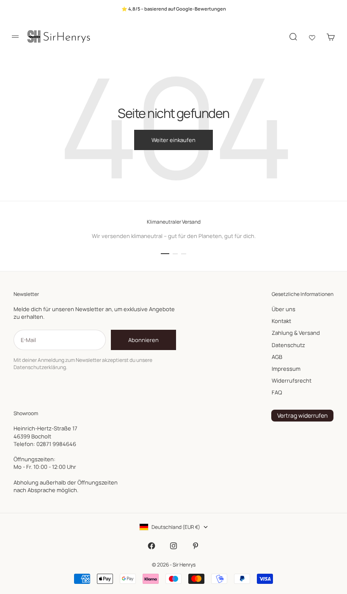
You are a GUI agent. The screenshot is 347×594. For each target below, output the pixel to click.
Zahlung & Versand (296, 333)
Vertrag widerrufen (302, 415)
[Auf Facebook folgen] (151, 546)
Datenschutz (288, 345)
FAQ (277, 392)
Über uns (283, 309)
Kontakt (281, 321)
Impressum (286, 368)
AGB (277, 357)
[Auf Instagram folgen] (173, 546)
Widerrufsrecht (291, 380)
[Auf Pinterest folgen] (195, 546)
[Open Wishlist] (312, 37)
